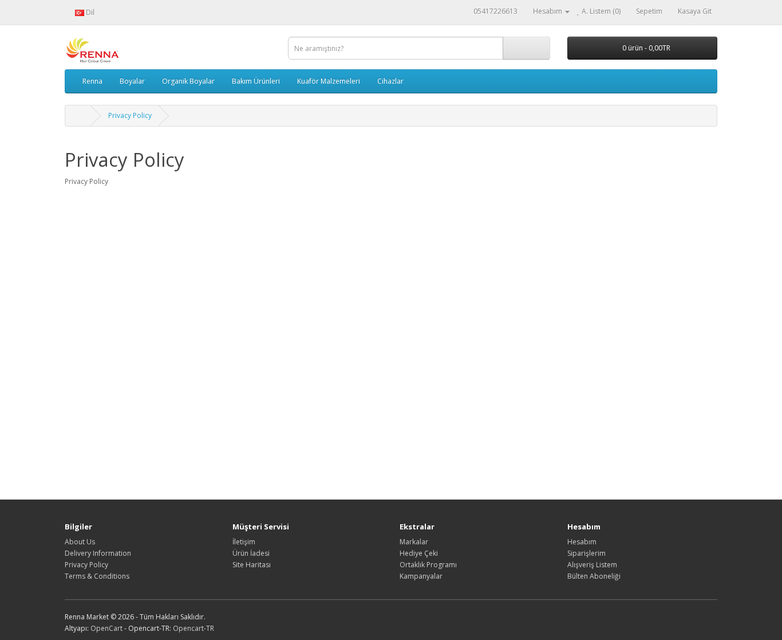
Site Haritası (251, 565)
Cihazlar (390, 81)
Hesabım (582, 542)
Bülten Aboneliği (594, 576)
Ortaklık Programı (428, 565)
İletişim (243, 542)
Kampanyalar (421, 576)
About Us (80, 542)
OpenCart (106, 628)
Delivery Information (98, 553)
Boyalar (132, 81)
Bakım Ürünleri (256, 81)
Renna (92, 81)
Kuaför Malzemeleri (328, 81)
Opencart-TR (193, 628)
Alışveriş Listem (592, 565)
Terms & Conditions (97, 576)
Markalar (414, 542)
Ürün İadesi (251, 553)
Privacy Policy (130, 115)
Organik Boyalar (188, 81)
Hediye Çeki (419, 553)
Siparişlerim (586, 553)
